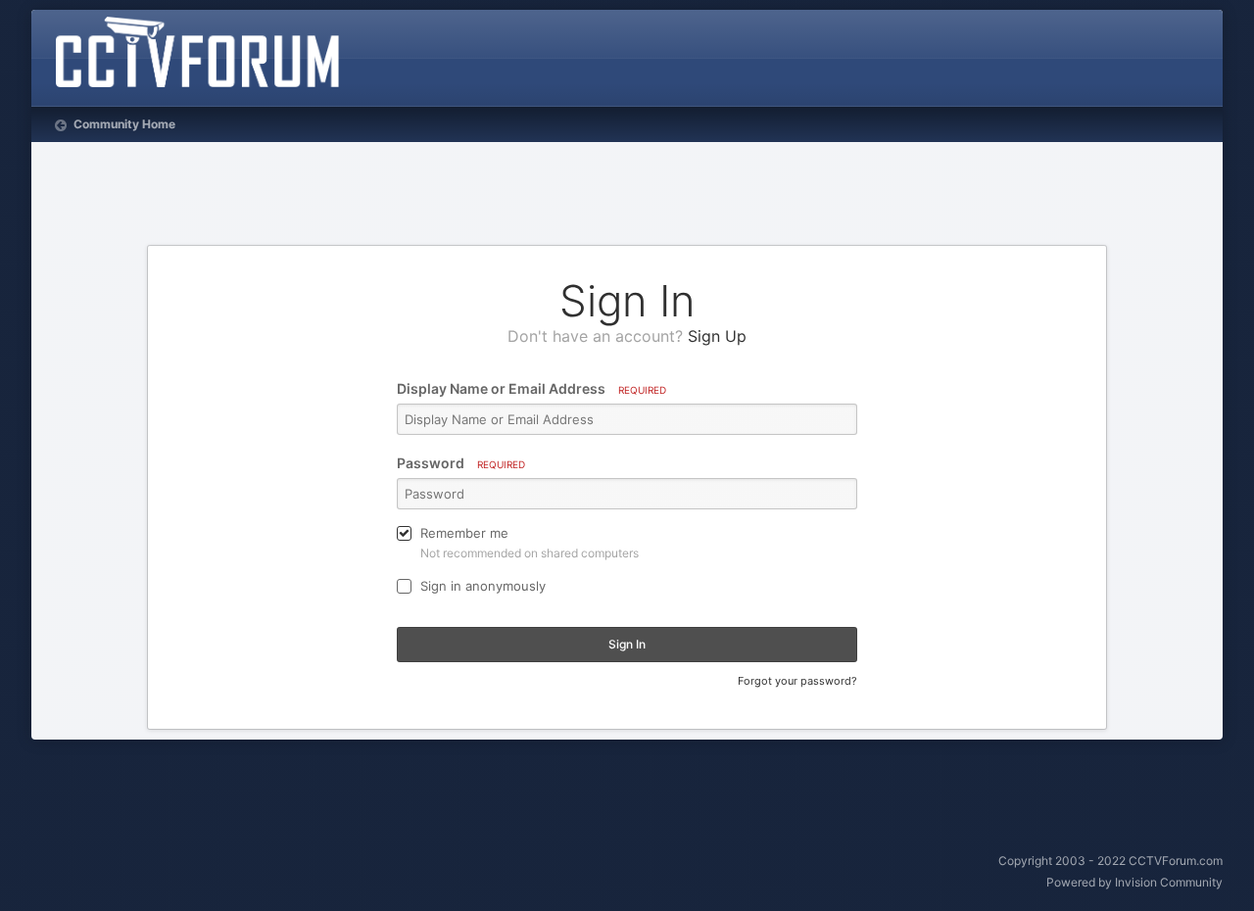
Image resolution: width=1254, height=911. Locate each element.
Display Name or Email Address (531, 388)
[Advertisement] (627, 196)
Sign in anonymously (483, 586)
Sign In (627, 644)
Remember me (464, 533)
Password (461, 463)
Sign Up (717, 336)
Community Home (123, 124)
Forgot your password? (797, 681)
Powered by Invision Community (1134, 882)
